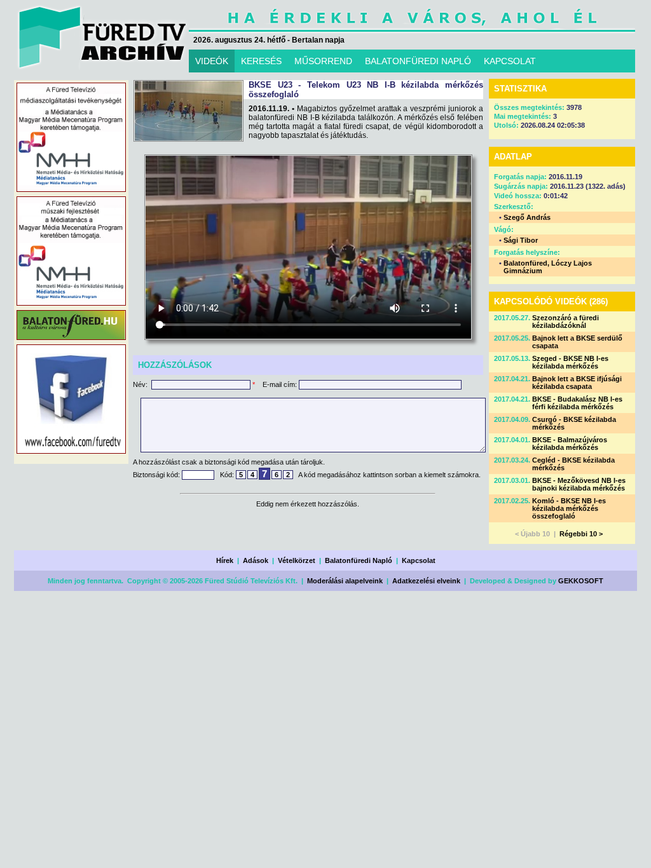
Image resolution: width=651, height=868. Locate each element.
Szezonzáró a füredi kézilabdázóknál (565, 321)
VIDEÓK (211, 61)
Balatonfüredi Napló (358, 560)
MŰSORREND (323, 61)
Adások (255, 560)
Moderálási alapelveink (345, 581)
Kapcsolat (418, 560)
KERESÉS (261, 61)
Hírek (224, 560)
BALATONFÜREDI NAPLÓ (418, 61)
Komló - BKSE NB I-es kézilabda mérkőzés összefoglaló (569, 508)
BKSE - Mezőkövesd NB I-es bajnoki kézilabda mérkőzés (579, 484)
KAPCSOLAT (510, 61)
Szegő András (527, 217)
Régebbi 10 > (581, 534)
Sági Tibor (521, 240)
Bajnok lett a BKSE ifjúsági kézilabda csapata (577, 382)
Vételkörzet (296, 560)
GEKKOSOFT (580, 581)
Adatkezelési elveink (426, 581)
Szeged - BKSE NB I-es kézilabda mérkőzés (570, 362)
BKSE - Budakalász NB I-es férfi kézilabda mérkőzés (577, 402)
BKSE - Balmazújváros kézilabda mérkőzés (569, 443)
